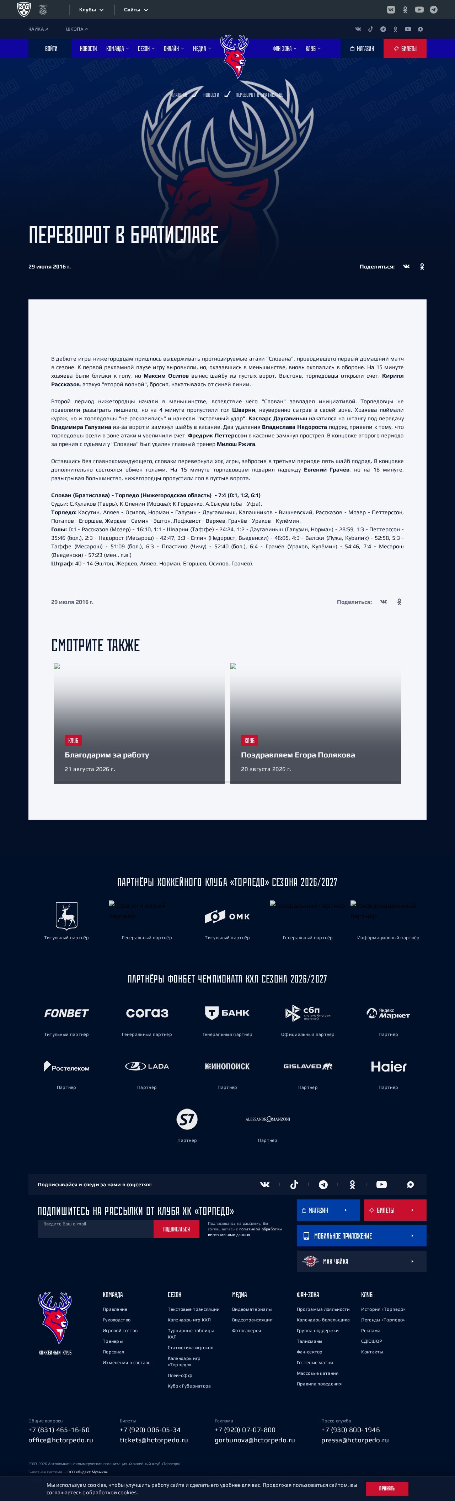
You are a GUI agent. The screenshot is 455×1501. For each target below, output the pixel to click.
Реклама (370, 1330)
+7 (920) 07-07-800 (245, 1429)
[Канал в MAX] (420, 29)
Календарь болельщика (323, 1319)
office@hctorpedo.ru (60, 1440)
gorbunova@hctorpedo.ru (255, 1440)
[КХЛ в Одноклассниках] (405, 9)
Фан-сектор (310, 1351)
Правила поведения (319, 1383)
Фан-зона (308, 1294)
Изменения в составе (127, 1362)
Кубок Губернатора (189, 1386)
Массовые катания (318, 1373)
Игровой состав (120, 1330)
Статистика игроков (190, 1347)
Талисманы (309, 1341)
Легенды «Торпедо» (383, 1319)
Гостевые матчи (315, 1362)
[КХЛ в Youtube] (419, 9)
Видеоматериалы (252, 1309)
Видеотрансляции (252, 1319)
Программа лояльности (323, 1309)
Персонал (113, 1351)
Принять (387, 1488)
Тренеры (113, 1341)
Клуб (367, 1294)
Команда (113, 1294)
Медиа (239, 1294)
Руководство (116, 1319)
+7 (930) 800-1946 (350, 1429)
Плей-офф (180, 1375)
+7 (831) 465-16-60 (59, 1429)
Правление (115, 1309)
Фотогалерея (246, 1330)
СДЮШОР (371, 1341)
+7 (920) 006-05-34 (150, 1429)
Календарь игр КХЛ (189, 1319)
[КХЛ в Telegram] (434, 9)
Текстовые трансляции (194, 1309)
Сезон (174, 1294)
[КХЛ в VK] (391, 9)
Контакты (372, 1351)
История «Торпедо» (383, 1309)
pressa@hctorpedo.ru (355, 1440)
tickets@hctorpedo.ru (154, 1440)
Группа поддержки (318, 1330)
